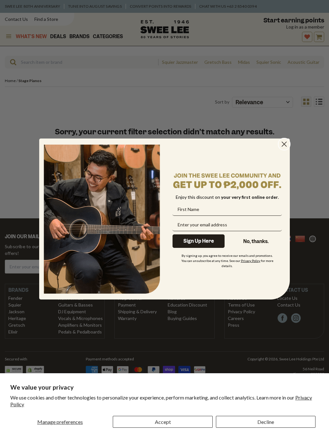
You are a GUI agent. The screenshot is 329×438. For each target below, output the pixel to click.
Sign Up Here (198, 241)
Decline (265, 422)
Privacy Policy (250, 261)
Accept (163, 422)
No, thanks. (256, 241)
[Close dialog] (284, 144)
